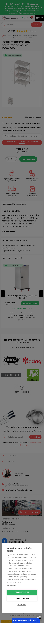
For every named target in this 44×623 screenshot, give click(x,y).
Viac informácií (11, 586)
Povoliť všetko (22, 592)
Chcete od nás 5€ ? (25, 620)
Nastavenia (21, 605)
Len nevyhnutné (22, 598)
